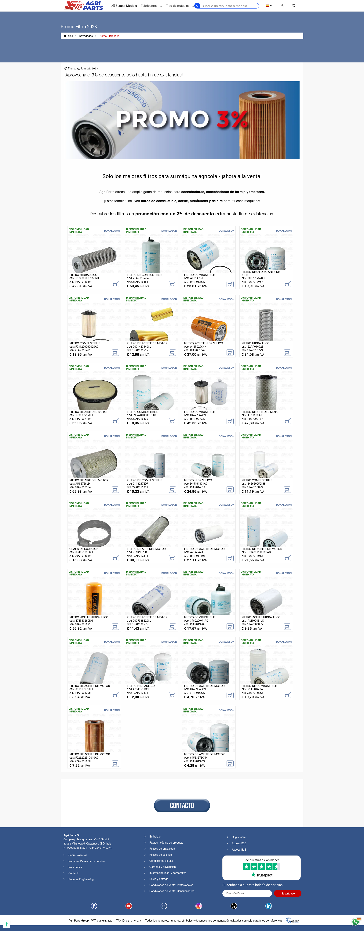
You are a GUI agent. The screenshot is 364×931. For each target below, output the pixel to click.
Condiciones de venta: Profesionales (171, 885)
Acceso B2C (239, 843)
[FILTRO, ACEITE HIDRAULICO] (208, 328)
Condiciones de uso (161, 860)
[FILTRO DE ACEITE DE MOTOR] (151, 328)
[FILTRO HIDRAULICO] (94, 260)
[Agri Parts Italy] (84, 5)
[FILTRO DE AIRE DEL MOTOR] (94, 397)
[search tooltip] (197, 6)
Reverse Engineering (81, 879)
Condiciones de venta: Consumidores (171, 891)
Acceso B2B (239, 849)
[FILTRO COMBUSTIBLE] (208, 260)
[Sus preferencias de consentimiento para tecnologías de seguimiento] (6, 924)
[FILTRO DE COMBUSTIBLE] (151, 260)
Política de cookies (160, 854)
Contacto (73, 873)
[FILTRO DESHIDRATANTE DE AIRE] (266, 260)
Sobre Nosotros (77, 855)
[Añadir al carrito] (115, 284)
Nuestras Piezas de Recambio (86, 861)
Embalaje (155, 836)
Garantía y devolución (162, 867)
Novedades (75, 867)
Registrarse (239, 837)
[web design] (292, 920)
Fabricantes (149, 6)
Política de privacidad (162, 848)
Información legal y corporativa (167, 873)
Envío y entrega (158, 879)
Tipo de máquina (178, 6)
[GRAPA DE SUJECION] (94, 534)
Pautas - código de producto (166, 842)
